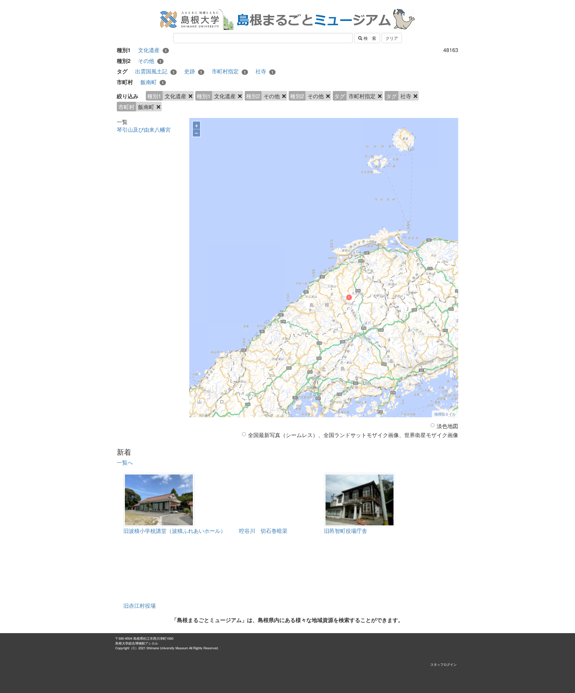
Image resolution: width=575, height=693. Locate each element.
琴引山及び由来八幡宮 (144, 129)
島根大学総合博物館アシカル (136, 643)
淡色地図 (447, 426)
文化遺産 (152, 50)
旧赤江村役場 (139, 605)
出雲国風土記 (155, 71)
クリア (391, 38)
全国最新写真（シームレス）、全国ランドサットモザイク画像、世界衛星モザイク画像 (353, 435)
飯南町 (152, 82)
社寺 (264, 71)
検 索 (369, 38)
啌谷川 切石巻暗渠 (263, 530)
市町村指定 (229, 71)
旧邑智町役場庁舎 (345, 530)
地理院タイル (445, 413)
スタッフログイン (443, 664)
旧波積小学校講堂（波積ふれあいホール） (174, 530)
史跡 (193, 71)
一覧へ (125, 462)
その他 (149, 60)
